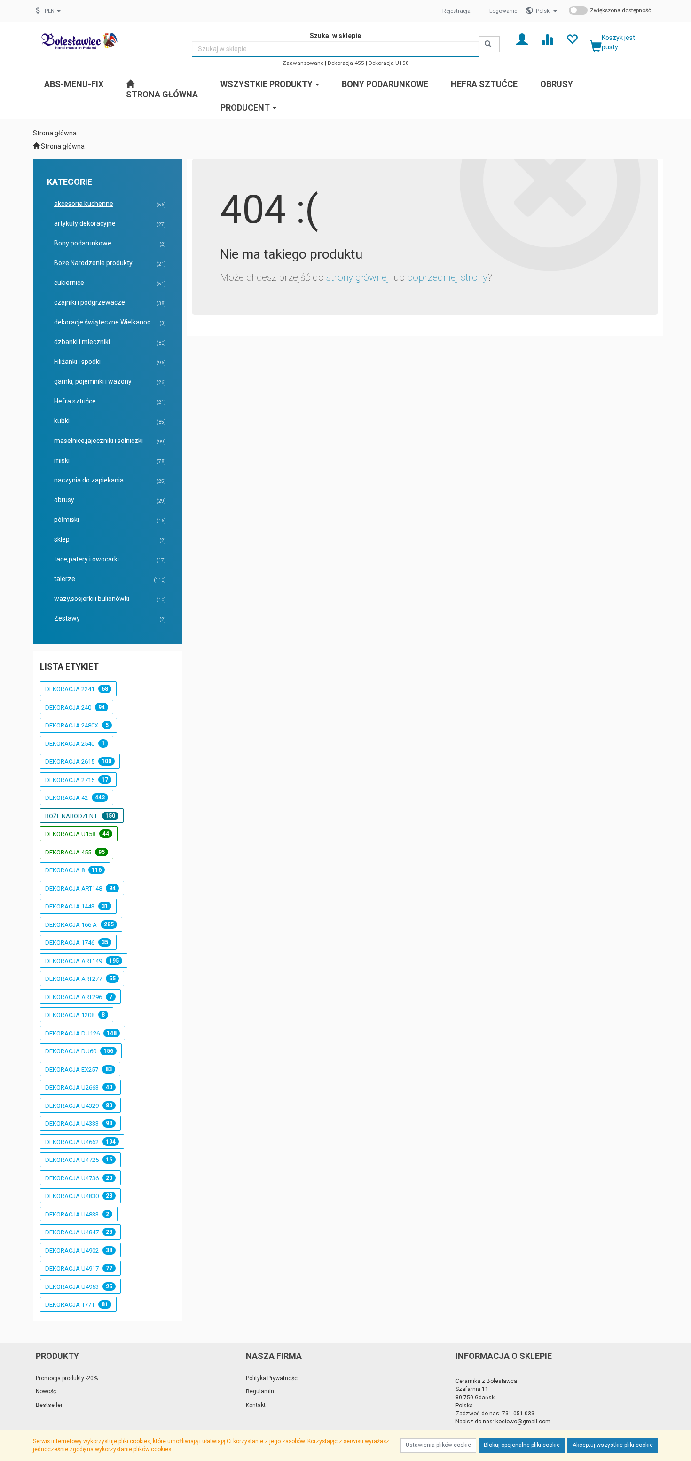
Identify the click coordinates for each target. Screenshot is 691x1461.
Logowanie (503, 11)
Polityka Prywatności (272, 1378)
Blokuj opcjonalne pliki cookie (522, 1445)
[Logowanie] (522, 39)
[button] (546, 11)
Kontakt (256, 1405)
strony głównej (357, 277)
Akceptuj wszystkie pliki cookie (613, 1445)
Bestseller (49, 1405)
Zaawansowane (303, 63)
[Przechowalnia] (572, 39)
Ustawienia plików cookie (438, 1445)
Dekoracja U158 (389, 63)
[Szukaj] (489, 44)
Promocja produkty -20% (67, 1378)
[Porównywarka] (547, 39)
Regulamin (260, 1391)
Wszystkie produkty (267, 84)
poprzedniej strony (447, 277)
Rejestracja (456, 11)
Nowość (46, 1391)
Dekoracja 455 (346, 63)
